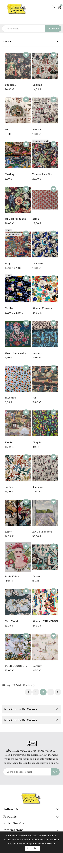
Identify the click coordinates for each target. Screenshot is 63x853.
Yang (8, 263)
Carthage (10, 174)
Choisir (31, 42)
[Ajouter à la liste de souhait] (26, 55)
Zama (35, 218)
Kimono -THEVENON (45, 621)
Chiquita (37, 442)
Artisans (37, 129)
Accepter (32, 848)
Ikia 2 (8, 129)
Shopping (37, 486)
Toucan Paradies (42, 174)
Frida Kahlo (12, 576)
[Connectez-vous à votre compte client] (53, 6)
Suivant (57, 692)
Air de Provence (42, 531)
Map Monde (12, 621)
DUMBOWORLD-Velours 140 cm (15, 665)
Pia (34, 397)
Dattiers (37, 352)
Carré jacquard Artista (14, 352)
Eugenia (37, 84)
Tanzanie (37, 263)
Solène (9, 486)
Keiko (8, 531)
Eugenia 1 (10, 84)
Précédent (28, 692)
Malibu (9, 308)
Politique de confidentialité (39, 843)
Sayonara (10, 397)
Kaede (8, 442)
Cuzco (36, 576)
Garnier (37, 665)
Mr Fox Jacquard (15, 218)
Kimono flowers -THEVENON (43, 308)
